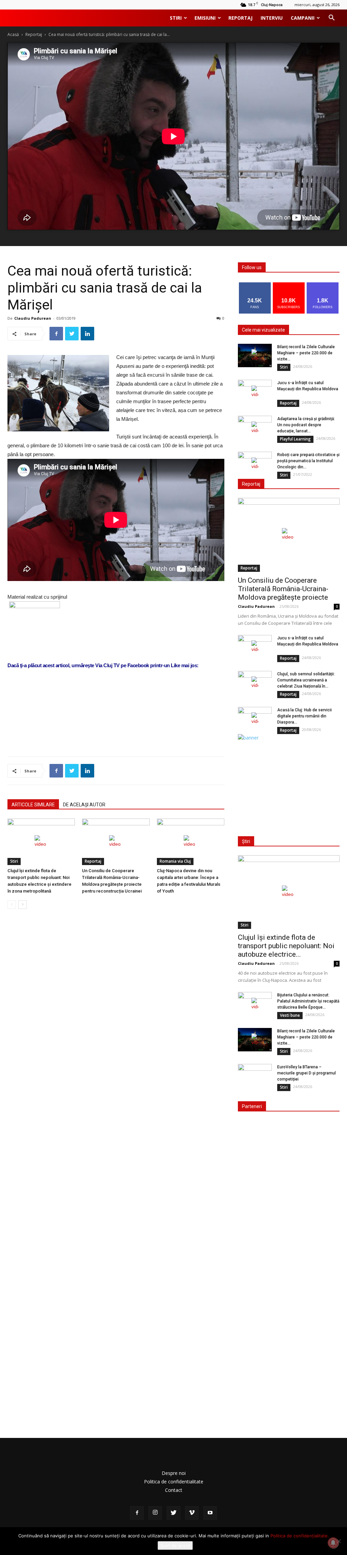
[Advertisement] (116, 734)
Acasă (13, 34)
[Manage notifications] (333, 1542)
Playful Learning (295, 439)
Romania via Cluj (175, 861)
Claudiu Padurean (32, 318)
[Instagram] (155, 1513)
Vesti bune (290, 1015)
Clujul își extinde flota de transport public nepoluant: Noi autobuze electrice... (286, 945)
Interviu (272, 18)
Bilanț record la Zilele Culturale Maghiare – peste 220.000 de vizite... (306, 352)
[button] (331, 18)
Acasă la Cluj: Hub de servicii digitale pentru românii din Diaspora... (304, 716)
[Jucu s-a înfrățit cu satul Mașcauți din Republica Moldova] (255, 392)
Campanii (302, 18)
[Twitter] (173, 1513)
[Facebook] (137, 1513)
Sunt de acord (175, 1545)
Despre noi (174, 1473)
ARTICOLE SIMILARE (33, 804)
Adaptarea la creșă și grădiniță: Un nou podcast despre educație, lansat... (306, 424)
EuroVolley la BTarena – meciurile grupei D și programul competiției (306, 1073)
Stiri (176, 18)
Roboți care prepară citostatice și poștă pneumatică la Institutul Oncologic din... (308, 460)
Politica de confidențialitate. (299, 1535)
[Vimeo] (192, 1513)
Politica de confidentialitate (173, 1481)
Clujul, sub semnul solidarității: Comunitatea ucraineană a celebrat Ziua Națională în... (306, 680)
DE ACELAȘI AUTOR (84, 804)
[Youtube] (210, 1513)
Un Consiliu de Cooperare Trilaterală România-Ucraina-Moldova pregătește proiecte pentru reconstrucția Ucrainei (283, 593)
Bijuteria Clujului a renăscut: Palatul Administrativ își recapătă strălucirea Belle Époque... (308, 1001)
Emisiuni (205, 18)
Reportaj (240, 18)
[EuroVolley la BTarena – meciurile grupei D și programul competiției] (255, 1076)
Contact (173, 1490)
